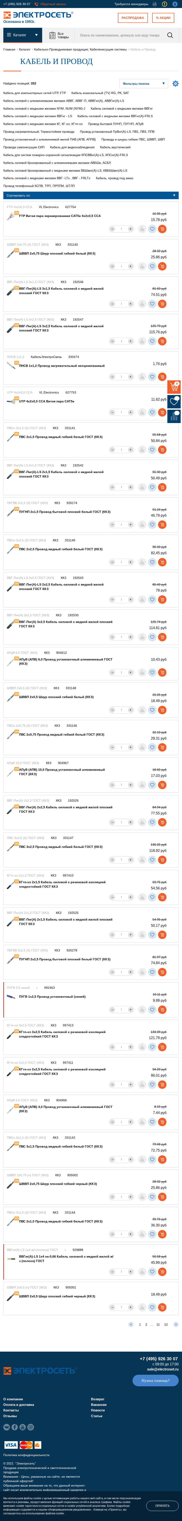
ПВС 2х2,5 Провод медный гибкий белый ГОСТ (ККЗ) (61, 549)
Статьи (96, 1416)
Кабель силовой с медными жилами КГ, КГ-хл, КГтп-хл (43, 124)
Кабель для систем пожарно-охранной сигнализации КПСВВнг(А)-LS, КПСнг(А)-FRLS (65, 155)
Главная (9, 49)
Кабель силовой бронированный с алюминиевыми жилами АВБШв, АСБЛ (57, 163)
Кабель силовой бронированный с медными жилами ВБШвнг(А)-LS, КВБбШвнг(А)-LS (65, 170)
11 (158, 1324)
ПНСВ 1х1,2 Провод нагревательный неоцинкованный (62, 365)
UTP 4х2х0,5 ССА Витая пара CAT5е (46, 401)
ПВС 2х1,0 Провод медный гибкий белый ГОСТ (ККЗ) (61, 1221)
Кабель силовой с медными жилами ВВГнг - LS (37, 116)
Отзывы (10, 1416)
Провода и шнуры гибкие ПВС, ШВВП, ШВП (133, 139)
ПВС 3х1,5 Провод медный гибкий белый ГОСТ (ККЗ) (61, 1146)
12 (166, 1324)
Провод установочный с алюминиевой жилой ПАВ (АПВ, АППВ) (49, 139)
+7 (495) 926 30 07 (16, 4)
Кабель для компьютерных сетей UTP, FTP (34, 93)
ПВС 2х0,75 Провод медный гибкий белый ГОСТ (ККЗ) (61, 734)
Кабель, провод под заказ (114, 178)
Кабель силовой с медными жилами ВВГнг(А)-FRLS (115, 116)
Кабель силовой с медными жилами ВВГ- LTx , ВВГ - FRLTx (46, 178)
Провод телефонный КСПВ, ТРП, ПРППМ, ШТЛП (39, 186)
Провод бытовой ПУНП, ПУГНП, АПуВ (115, 124)
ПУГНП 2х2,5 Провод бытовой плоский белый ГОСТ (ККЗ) (65, 959)
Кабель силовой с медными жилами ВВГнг (122, 108)
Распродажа (133, 18)
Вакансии (99, 1405)
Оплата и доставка (18, 1405)
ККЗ (58, 244)
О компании (13, 1399)
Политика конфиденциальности (26, 1455)
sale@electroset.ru (163, 1369)
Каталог (24, 49)
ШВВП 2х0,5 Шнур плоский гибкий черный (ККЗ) (57, 1296)
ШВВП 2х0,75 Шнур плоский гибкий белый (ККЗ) (57, 253)
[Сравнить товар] (142, 229)
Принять (162, 1505)
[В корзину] (162, 229)
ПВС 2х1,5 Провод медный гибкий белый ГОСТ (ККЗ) (61, 437)
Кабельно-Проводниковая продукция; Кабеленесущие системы (80, 49)
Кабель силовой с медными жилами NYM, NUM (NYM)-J (44, 108)
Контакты (11, 1410)
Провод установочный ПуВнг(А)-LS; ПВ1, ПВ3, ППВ (117, 131)
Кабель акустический (115, 147)
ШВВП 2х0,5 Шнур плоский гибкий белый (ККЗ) (56, 697)
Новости (98, 1410)
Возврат (97, 1399)
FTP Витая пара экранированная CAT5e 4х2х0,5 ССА (60, 216)
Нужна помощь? (156, 1380)
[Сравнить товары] (174, 416)
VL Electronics (49, 207)
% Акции (163, 18)
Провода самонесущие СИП (24, 147)
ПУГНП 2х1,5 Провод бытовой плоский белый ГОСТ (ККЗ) (65, 512)
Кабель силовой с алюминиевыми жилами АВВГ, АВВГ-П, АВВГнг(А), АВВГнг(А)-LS (63, 100)
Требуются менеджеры (131, 4)
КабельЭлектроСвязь (46, 357)
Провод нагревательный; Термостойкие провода (38, 131)
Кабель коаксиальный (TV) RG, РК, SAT (100, 93)
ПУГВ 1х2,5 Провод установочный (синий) (52, 996)
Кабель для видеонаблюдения (72, 147)
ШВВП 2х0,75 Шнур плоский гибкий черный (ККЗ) (58, 1184)
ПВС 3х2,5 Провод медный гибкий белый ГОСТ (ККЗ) (61, 847)
